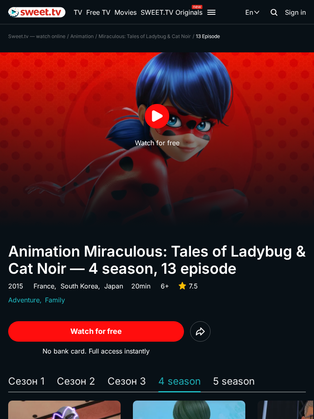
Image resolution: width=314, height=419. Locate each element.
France (44, 286)
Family (55, 300)
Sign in (295, 12)
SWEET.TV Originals (171, 12)
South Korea (79, 286)
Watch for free (96, 331)
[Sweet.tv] (36, 12)
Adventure (24, 300)
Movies (125, 12)
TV (78, 12)
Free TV (98, 12)
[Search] (274, 12)
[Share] (200, 331)
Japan (113, 286)
